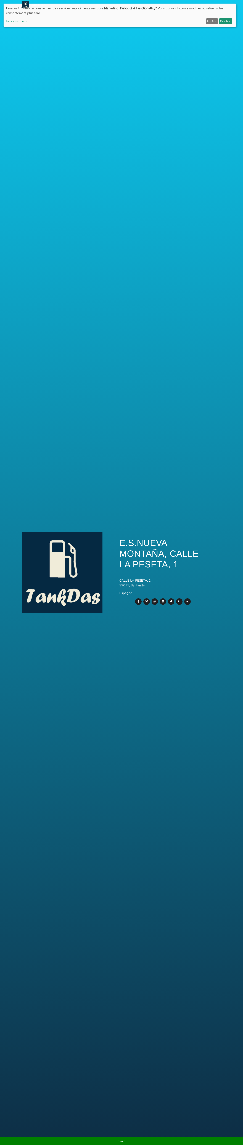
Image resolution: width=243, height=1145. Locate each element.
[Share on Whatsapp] (155, 601)
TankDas (37, 5)
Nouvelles (120, 5)
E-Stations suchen (191, 5)
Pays (140, 5)
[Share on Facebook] (138, 601)
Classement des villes (161, 5)
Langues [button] (212, 5)
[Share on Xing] (187, 601)
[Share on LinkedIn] (179, 601)
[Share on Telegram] (163, 601)
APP (132, 5)
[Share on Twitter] (146, 601)
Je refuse (212, 21)
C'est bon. (225, 21)
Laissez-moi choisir (16, 21)
